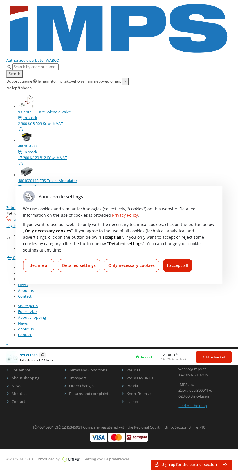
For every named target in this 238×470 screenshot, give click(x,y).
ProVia (132, 385)
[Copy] (42, 355)
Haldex (133, 401)
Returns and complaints (89, 393)
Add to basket (213, 357)
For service (27, 311)
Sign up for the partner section (189, 464)
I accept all (177, 265)
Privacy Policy (125, 215)
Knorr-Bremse (139, 393)
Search (14, 73)
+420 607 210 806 (193, 374)
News (23, 284)
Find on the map (192, 405)
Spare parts (28, 305)
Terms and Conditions (88, 370)
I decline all (38, 265)
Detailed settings (79, 265)
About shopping (32, 317)
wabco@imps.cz (192, 369)
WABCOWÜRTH (140, 378)
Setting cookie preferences (106, 459)
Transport (77, 378)
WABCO (133, 370)
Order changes (81, 385)
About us (26, 290)
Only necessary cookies (131, 265)
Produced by (49, 459)
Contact (25, 296)
